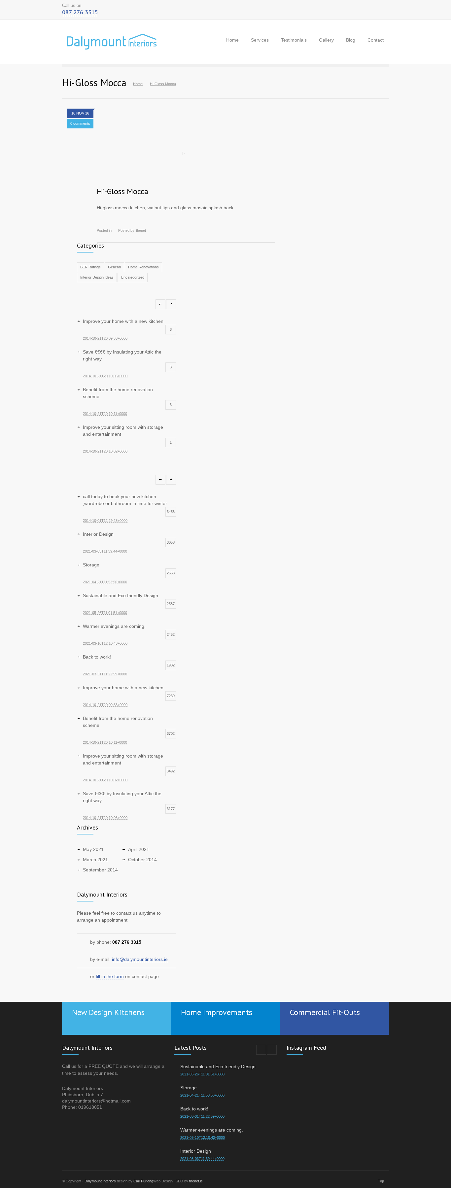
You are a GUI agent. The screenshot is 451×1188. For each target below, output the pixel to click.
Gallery (326, 40)
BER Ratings (90, 267)
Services (260, 40)
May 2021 (93, 849)
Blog (350, 40)
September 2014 (100, 869)
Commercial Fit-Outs (325, 1012)
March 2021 (95, 859)
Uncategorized (132, 277)
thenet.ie (196, 1181)
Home (232, 40)
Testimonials (294, 40)
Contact (375, 40)
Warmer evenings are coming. (211, 1130)
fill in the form (110, 976)
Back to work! (194, 1108)
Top (381, 1181)
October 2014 (142, 859)
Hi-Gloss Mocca (122, 191)
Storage (188, 1087)
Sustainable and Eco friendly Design (218, 1066)
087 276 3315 (80, 12)
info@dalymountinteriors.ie (140, 959)
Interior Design (195, 1151)
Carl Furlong (143, 1181)
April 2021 (138, 849)
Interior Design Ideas (97, 277)
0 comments (80, 123)
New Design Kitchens (108, 1012)
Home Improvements (216, 1012)
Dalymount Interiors (100, 1181)
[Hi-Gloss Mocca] (186, 153)
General (114, 267)
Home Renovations (143, 267)
